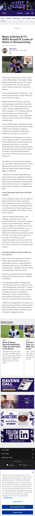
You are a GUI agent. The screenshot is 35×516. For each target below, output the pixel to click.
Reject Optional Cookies (17, 507)
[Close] (33, 472)
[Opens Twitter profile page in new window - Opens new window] (10, 53)
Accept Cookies (17, 512)
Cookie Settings (17, 501)
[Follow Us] (17, 435)
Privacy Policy (8, 497)
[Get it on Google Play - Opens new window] (24, 465)
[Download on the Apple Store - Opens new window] (10, 465)
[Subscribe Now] (17, 385)
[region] (17, 493)
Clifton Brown (13, 48)
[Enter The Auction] (17, 419)
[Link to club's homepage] (4, 12)
